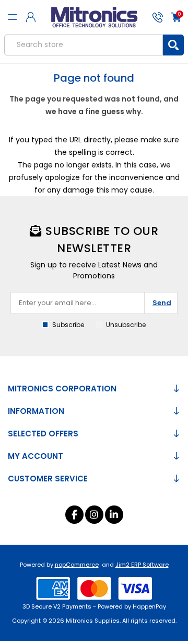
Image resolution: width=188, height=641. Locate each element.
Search (173, 45)
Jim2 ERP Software (142, 564)
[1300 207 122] (157, 17)
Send (161, 303)
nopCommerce (77, 564)
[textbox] (83, 45)
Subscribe (68, 324)
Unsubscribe (126, 324)
